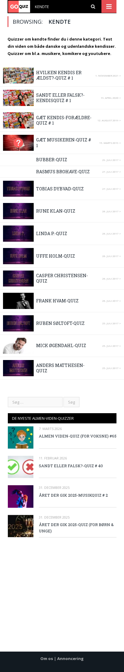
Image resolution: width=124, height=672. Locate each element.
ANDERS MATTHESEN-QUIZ (60, 368)
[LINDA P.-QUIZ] (18, 234)
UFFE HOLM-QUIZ (55, 256)
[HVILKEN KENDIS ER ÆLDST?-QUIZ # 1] (18, 76)
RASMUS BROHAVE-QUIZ (63, 171)
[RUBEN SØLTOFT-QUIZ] (18, 323)
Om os (46, 658)
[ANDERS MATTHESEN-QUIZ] (18, 368)
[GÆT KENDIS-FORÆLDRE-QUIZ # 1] (18, 120)
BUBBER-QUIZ (51, 159)
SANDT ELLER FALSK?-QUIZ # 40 (71, 465)
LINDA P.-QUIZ (51, 233)
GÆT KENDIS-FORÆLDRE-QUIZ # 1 (63, 120)
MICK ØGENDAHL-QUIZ (61, 345)
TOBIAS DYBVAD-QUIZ (60, 189)
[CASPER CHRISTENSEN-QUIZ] (18, 279)
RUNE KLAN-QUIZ (55, 211)
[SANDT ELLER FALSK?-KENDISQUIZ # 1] (18, 98)
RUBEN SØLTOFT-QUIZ (60, 323)
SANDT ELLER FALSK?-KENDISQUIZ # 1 (60, 97)
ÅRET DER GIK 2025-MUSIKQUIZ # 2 (73, 495)
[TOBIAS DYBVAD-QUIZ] (18, 189)
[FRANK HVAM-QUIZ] (18, 301)
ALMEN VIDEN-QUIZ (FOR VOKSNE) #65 (77, 436)
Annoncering (70, 658)
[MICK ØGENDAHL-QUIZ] (18, 346)
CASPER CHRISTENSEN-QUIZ (62, 278)
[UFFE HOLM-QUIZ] (18, 256)
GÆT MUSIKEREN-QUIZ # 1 (63, 142)
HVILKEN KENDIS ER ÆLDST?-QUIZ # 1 (59, 75)
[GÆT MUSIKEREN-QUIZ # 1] (18, 143)
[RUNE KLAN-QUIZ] (18, 211)
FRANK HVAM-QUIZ (57, 301)
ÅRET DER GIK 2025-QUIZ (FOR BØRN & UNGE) (76, 528)
